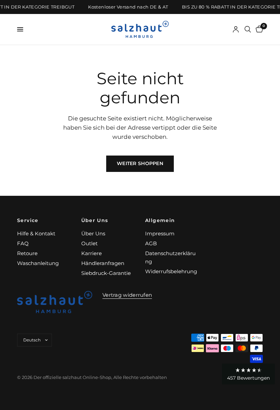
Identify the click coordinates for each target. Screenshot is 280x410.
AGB (151, 243)
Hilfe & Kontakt (36, 233)
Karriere (91, 253)
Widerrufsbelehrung (171, 271)
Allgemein (160, 220)
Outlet (89, 243)
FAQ (23, 243)
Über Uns (94, 220)
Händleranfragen (102, 263)
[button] (248, 374)
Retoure (27, 253)
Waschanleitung (38, 263)
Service (28, 220)
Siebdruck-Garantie (106, 273)
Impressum (159, 233)
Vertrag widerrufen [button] (127, 295)
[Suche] (247, 29)
